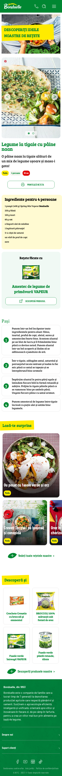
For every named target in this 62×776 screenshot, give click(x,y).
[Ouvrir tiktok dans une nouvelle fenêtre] (40, 762)
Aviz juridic (29, 768)
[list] (31, 522)
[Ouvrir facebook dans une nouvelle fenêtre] (18, 762)
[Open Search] (44, 6)
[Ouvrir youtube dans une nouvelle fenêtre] (25, 762)
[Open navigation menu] (54, 6)
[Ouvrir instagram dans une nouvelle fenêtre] (33, 762)
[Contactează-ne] (36, 6)
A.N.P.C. (16, 772)
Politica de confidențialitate (47, 768)
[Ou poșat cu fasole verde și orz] (31, 496)
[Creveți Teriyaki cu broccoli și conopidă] (25, 543)
